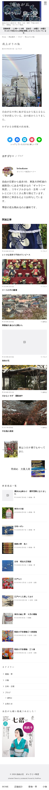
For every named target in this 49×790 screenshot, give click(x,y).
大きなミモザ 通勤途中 (12, 396)
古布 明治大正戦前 (22, 561)
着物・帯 (9, 674)
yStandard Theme (13, 778)
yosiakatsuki (23, 778)
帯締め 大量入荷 (20, 469)
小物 (7, 680)
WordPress (38, 778)
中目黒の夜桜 (7, 431)
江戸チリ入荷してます (23, 597)
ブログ (20, 37)
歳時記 (9, 698)
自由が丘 (6, 361)
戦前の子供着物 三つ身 (24, 649)
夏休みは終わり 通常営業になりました (30, 492)
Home (4, 37)
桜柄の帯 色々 (21, 544)
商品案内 (12, 37)
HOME (5, 787)
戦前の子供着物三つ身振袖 (25, 632)
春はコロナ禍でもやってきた (32, 449)
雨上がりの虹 (30, 37)
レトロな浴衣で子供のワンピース (16, 255)
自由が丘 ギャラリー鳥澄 (27, 774)
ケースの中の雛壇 (9, 290)
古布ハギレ (19, 526)
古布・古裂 (10, 686)
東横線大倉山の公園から (12, 325)
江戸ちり (18, 579)
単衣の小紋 (19, 509)
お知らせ (9, 704)
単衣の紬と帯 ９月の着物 (25, 614)
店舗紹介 (18, 787)
